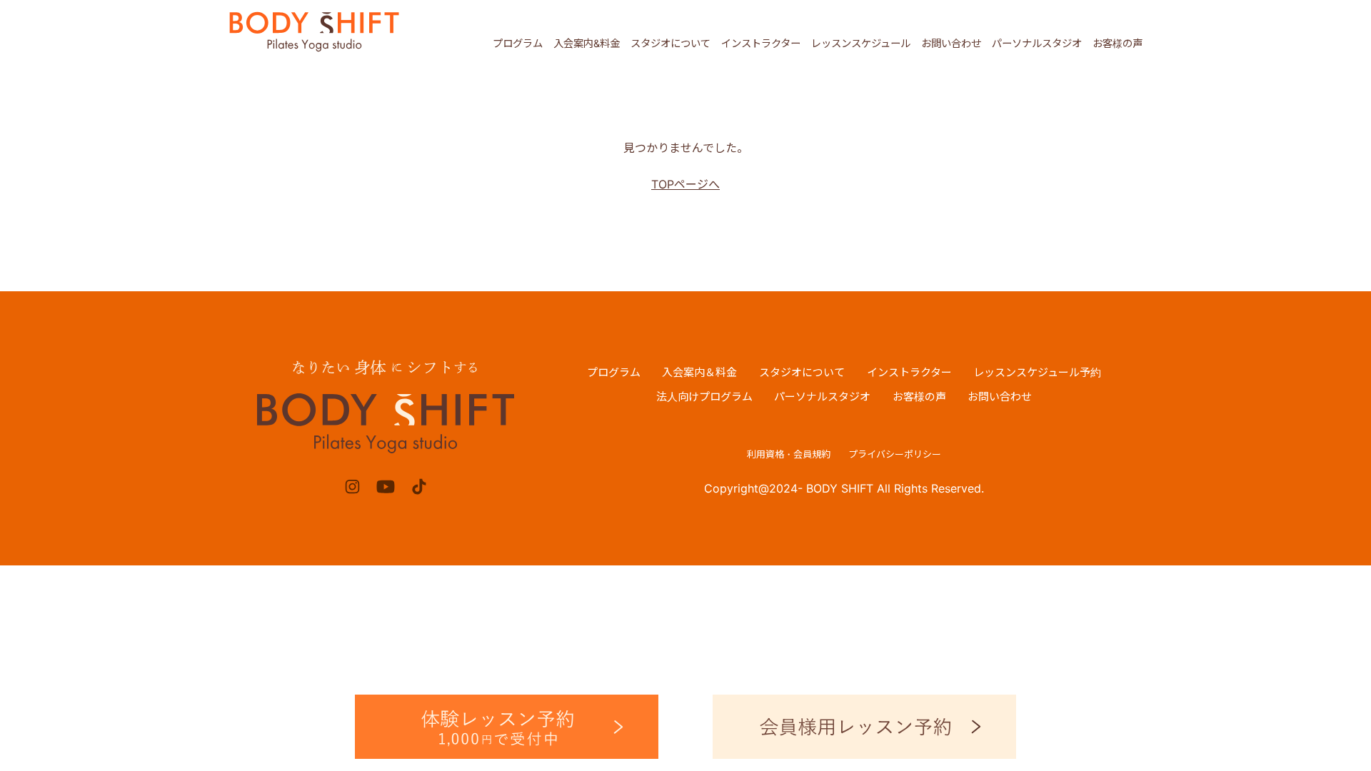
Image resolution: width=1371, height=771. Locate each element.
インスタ (352, 486)
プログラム (518, 43)
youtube (386, 486)
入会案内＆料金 (699, 372)
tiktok (418, 486)
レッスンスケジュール (860, 43)
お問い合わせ (951, 43)
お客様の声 (1117, 43)
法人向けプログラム (704, 396)
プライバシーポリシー (894, 454)
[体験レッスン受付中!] (506, 727)
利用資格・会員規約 (788, 454)
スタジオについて (670, 43)
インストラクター (760, 43)
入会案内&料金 (586, 43)
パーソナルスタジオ (1037, 43)
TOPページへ (685, 184)
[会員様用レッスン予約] (864, 727)
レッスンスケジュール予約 (1037, 372)
